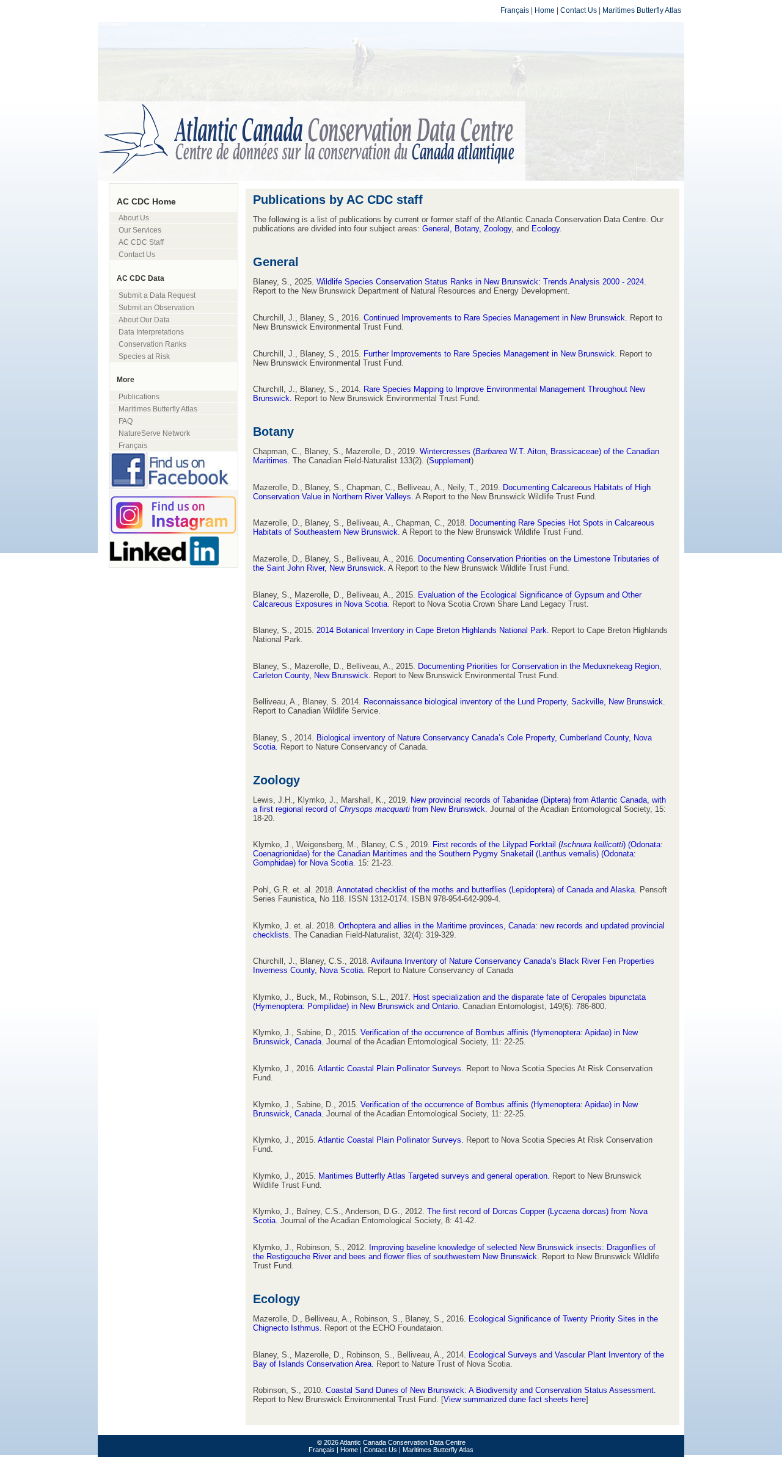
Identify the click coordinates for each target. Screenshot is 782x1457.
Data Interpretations (151, 332)
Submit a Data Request (157, 295)
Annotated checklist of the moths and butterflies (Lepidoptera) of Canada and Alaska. (487, 889)
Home (545, 10)
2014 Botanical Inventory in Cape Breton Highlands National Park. (432, 630)
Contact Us (578, 10)
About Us (134, 218)
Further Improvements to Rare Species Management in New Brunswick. (490, 353)
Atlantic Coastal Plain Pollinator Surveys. (392, 1068)
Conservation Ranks (152, 344)
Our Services (140, 230)
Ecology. (547, 228)
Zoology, (500, 228)
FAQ (126, 421)
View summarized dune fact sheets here (515, 1399)
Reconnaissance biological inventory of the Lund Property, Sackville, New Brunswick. (514, 701)
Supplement (450, 460)
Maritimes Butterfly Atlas (641, 10)
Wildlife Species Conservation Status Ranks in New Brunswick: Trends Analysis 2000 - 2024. (481, 281)
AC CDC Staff (141, 242)
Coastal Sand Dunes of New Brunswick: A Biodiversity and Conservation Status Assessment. (491, 1390)
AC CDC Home (146, 201)
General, (437, 228)
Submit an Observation (156, 307)
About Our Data (144, 320)
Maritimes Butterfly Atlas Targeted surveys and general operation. (434, 1175)
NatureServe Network (154, 433)
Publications (139, 396)
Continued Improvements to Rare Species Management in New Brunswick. (495, 317)
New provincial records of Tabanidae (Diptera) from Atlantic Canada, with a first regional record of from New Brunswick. (459, 804)
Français (514, 10)
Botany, (469, 228)
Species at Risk (144, 356)
